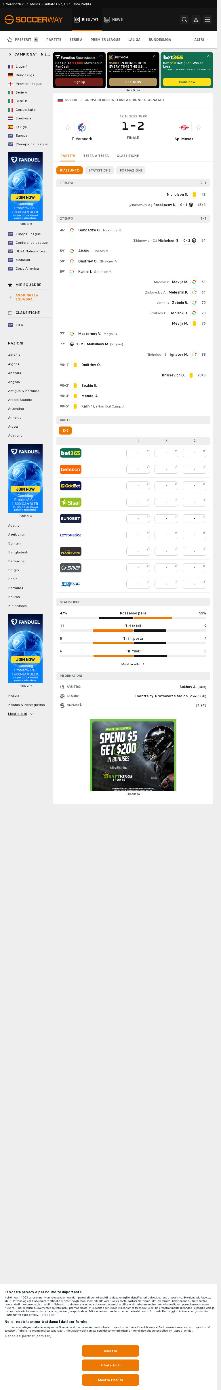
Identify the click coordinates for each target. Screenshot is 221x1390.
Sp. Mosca (184, 138)
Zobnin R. (180, 302)
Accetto (110, 1351)
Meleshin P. (178, 292)
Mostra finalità (110, 1380)
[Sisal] (70, 502)
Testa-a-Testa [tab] (96, 156)
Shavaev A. (109, 261)
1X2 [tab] (65, 431)
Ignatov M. (179, 354)
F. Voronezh (82, 138)
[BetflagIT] (70, 584)
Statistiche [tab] (99, 170)
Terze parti (47, 1315)
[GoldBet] (70, 485)
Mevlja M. (180, 282)
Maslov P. (162, 282)
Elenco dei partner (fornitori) (28, 1336)
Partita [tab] (67, 156)
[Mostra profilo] (82, 127)
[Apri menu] (207, 19)
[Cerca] (184, 19)
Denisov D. (178, 313)
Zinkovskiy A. (140, 205)
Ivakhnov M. (112, 230)
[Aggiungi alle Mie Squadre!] (67, 127)
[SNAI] (70, 567)
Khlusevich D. (145, 240)
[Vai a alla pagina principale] (37, 19)
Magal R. (110, 334)
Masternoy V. (89, 334)
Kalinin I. (85, 271)
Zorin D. (163, 302)
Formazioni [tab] (131, 170)
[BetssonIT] (70, 469)
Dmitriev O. (88, 261)
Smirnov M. (103, 271)
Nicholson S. (156, 354)
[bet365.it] (70, 453)
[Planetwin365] (70, 551)
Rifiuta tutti (110, 1365)
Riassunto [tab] (69, 170)
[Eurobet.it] (70, 518)
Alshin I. (84, 251)
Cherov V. (101, 251)
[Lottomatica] (70, 535)
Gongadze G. (89, 230)
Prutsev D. (158, 313)
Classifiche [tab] (128, 156)
